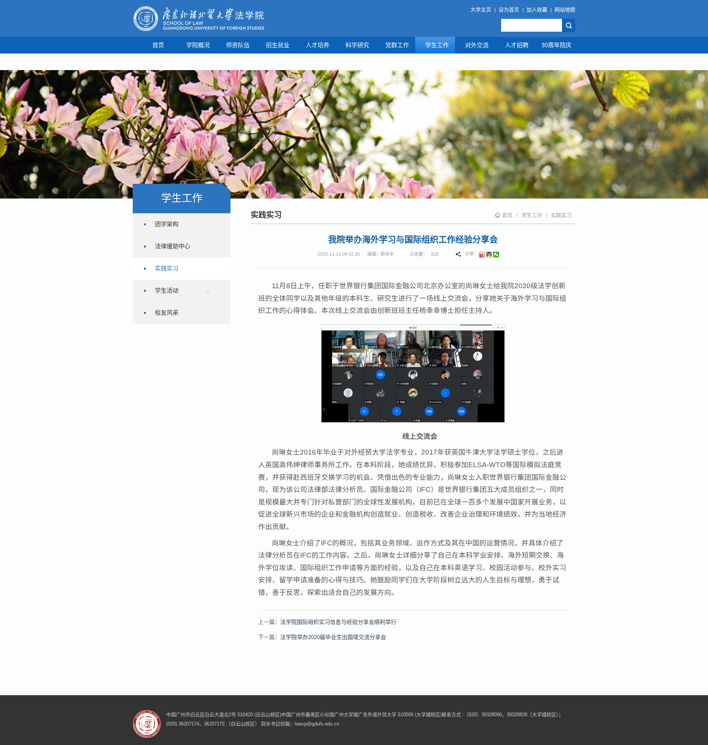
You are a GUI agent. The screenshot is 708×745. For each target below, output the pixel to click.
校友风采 (166, 313)
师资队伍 (238, 45)
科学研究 (357, 45)
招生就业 (277, 45)
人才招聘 (516, 45)
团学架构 (166, 224)
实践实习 (561, 215)
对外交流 (477, 45)
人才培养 (317, 45)
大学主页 (481, 10)
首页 (158, 45)
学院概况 (198, 45)
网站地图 (565, 10)
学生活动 (166, 290)
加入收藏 (537, 10)
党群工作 (397, 45)
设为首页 (509, 10)
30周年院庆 (556, 45)
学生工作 (437, 45)
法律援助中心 (172, 246)
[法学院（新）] (198, 18)
